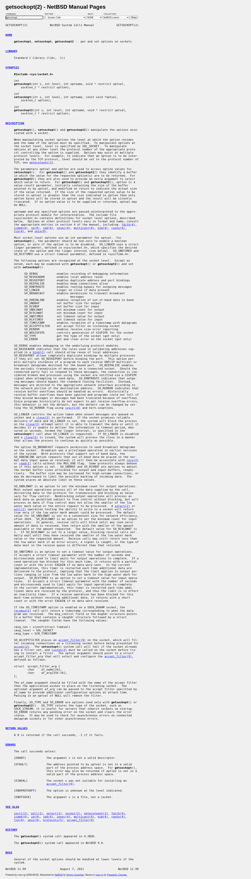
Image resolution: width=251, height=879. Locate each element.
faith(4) (128, 224)
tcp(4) (19, 231)
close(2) (43, 417)
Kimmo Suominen (75, 875)
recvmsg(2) (22, 610)
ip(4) (35, 228)
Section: (50, 14)
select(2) (122, 506)
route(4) (118, 228)
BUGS (8, 852)
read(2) (25, 463)
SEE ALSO (12, 807)
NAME (8, 35)
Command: (12, 14)
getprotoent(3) (41, 162)
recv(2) (133, 460)
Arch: (92, 14)
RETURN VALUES (16, 728)
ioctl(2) (21, 813)
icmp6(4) (21, 228)
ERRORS (10, 744)
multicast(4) (84, 228)
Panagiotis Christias (117, 875)
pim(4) (103, 228)
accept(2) (21, 646)
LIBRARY (11, 51)
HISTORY (11, 829)
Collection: (110, 14)
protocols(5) (53, 820)
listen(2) (59, 650)
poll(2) (20, 509)
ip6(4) (48, 228)
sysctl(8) (73, 407)
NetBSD (59, 875)
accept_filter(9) (72, 640)
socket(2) (73, 813)
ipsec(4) (63, 228)
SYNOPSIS (12, 67)
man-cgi (99, 875)
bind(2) (39, 352)
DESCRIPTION (14, 123)
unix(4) (40, 231)
